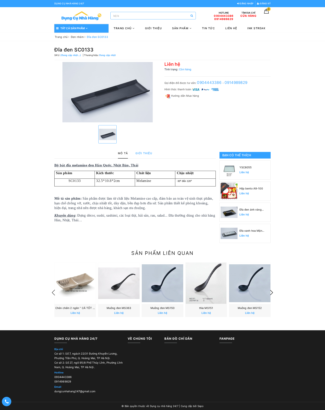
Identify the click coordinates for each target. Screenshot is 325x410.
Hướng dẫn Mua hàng (184, 95)
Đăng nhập (246, 3)
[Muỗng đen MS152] (249, 283)
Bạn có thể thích (236, 155)
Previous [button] (53, 292)
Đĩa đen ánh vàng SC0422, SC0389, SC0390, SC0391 (251, 210)
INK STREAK (256, 28)
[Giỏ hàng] (266, 12)
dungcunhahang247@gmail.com (75, 391)
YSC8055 (245, 167)
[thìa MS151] (206, 283)
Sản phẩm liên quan (162, 253)
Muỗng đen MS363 (119, 308)
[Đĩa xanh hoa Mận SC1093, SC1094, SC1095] (229, 233)
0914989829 (236, 82)
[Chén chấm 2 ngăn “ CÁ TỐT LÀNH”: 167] (75, 283)
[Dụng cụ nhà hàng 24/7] (81, 16)
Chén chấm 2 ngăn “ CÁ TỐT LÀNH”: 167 (81, 308)
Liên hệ (231, 28)
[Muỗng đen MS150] (162, 283)
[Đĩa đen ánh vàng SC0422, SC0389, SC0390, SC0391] (229, 212)
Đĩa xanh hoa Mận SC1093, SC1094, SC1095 (250, 231)
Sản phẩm (181, 28)
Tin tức (208, 28)
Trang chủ (123, 28)
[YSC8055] (229, 170)
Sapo (200, 406)
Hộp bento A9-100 (251, 188)
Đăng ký (265, 3)
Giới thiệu (153, 28)
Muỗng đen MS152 (250, 308)
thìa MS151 (206, 308)
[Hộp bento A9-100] (229, 191)
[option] (107, 92)
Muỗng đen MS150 (162, 308)
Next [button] (271, 292)
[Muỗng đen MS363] (119, 283)
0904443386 (209, 82)
